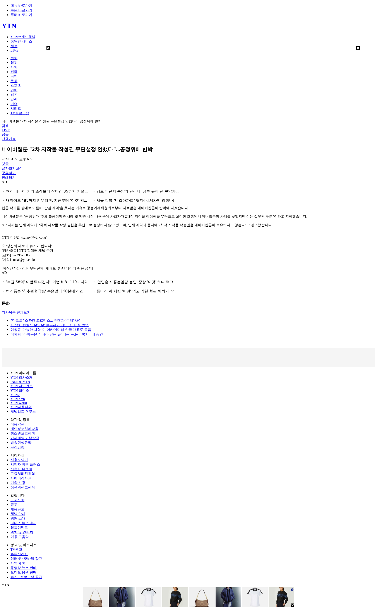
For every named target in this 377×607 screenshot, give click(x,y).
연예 (13, 90)
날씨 (13, 99)
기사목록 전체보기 (16, 312)
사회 (13, 67)
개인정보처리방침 (24, 429)
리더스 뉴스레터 (23, 523)
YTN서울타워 (21, 407)
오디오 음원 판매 (23, 572)
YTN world (18, 403)
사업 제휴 (17, 563)
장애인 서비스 (21, 41)
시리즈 (15, 108)
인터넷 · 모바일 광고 (26, 558)
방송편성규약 (20, 442)
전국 (13, 72)
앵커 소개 (17, 518)
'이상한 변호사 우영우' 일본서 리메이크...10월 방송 (49, 325)
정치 (13, 58)
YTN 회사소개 (21, 377)
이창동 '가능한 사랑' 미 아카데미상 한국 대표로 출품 (50, 329)
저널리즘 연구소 (23, 411)
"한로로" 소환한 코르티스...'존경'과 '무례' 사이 (46, 320)
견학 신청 (17, 483)
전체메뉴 (9, 139)
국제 (13, 76)
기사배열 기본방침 (24, 438)
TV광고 (16, 549)
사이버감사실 (20, 478)
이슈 (13, 104)
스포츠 (15, 85)
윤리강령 (17, 447)
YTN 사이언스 (21, 386)
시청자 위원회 (21, 469)
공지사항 (17, 500)
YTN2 (15, 395)
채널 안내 (17, 514)
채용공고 (17, 509)
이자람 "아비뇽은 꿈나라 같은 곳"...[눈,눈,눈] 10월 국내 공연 (56, 334)
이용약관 (17, 424)
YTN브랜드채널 (22, 37)
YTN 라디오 (19, 390)
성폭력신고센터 (22, 487)
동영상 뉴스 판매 (23, 568)
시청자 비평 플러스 (25, 464)
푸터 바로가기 (21, 15)
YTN (9, 26)
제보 (13, 46)
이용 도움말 (19, 537)
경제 (13, 62)
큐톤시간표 (19, 554)
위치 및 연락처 (21, 532)
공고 (13, 504)
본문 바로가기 (21, 10)
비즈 (13, 95)
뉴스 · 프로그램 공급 (26, 577)
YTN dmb (17, 399)
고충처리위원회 (22, 473)
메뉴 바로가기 (21, 5)
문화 (13, 81)
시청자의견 (19, 460)
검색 (5, 126)
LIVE (14, 50)
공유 (5, 134)
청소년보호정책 (22, 433)
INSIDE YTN (20, 382)
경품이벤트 (19, 527)
